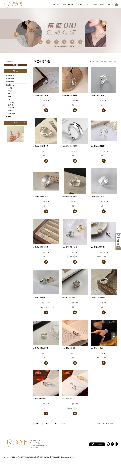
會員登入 (118, 241)
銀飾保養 (8, 116)
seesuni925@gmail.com (39, 443)
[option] (60, 30)
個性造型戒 (11, 108)
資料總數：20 (112, 423)
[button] (116, 4)
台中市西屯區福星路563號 (40, 445)
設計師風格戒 (11, 113)
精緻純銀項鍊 (10, 78)
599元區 (10, 93)
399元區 (10, 91)
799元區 (10, 96)
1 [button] (59, 51)
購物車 (118, 236)
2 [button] (61, 51)
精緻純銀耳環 (10, 75)
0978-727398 (36, 440)
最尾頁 (64, 423)
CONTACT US (99, 444)
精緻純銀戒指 (10, 85)
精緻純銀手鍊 (10, 81)
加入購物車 (46, 110)
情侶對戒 (10, 110)
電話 (31, 440)
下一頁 (55, 423)
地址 (31, 445)
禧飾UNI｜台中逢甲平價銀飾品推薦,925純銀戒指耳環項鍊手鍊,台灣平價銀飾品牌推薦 (13, 4)
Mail (31, 443)
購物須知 (118, 246)
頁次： (99, 423)
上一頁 (46, 423)
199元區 (10, 88)
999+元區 (10, 99)
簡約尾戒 (10, 105)
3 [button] (64, 51)
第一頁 (37, 423)
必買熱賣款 (11, 102)
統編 (31, 448)
